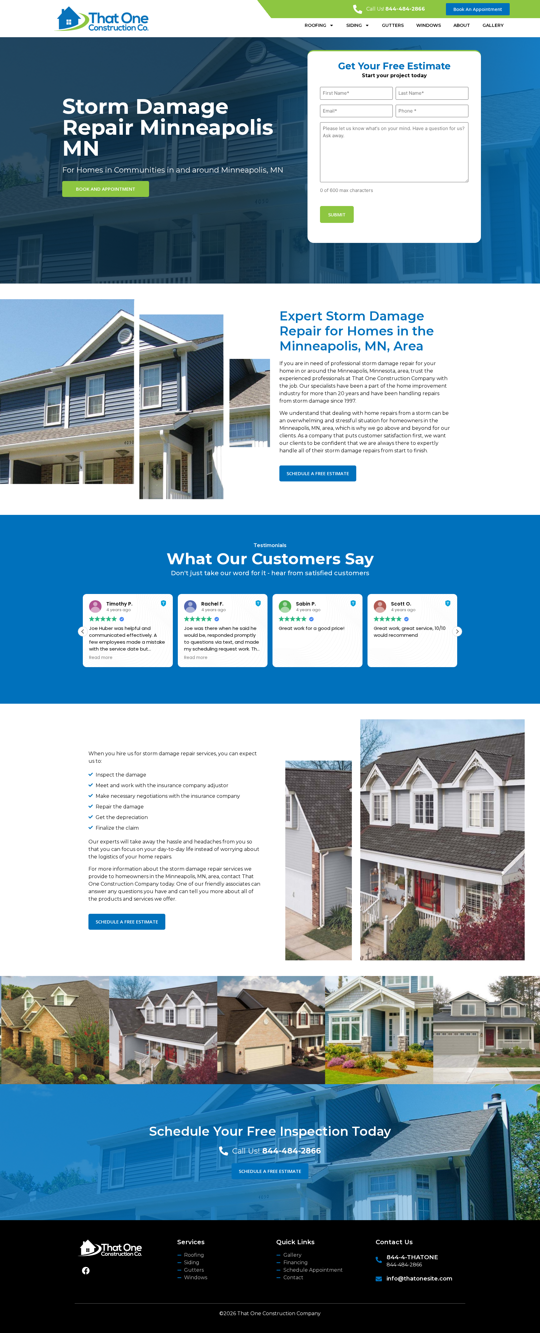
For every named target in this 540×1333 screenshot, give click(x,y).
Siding (354, 25)
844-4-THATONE (412, 1257)
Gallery (492, 25)
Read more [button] (100, 658)
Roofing (315, 25)
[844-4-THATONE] (379, 1260)
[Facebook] (85, 1271)
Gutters (393, 25)
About (461, 25)
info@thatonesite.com (419, 1278)
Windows (428, 25)
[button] (457, 631)
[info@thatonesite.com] (379, 1279)
